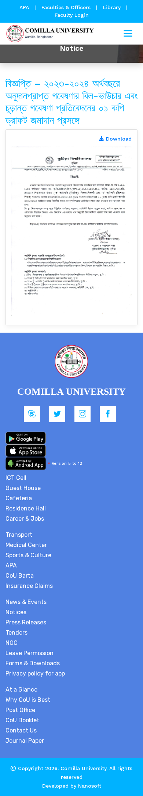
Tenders (16, 632)
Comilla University (83, 768)
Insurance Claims (29, 585)
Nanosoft (89, 786)
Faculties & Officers (66, 7)
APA (25, 7)
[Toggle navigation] (128, 34)
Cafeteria (19, 498)
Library (112, 7)
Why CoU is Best (28, 699)
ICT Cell (16, 477)
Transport (19, 534)
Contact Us (21, 730)
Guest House (23, 488)
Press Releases (26, 622)
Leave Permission (30, 653)
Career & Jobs (25, 518)
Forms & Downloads (33, 663)
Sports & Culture (28, 555)
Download (118, 139)
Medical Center (26, 544)
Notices (16, 612)
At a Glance (21, 689)
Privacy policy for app (35, 673)
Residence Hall (26, 508)
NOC (12, 642)
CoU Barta (20, 575)
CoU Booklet (22, 720)
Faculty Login (72, 15)
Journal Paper (25, 740)
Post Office (20, 710)
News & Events (26, 601)
